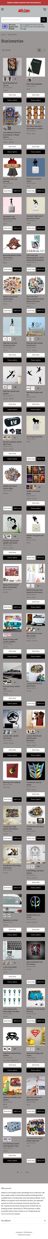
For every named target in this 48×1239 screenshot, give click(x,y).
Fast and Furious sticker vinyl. (11, 687)
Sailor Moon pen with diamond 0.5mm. (34, 1098)
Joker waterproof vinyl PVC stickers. (34, 963)
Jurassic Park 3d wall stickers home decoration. (33, 738)
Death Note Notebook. (34, 84)
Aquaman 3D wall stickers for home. (35, 1010)
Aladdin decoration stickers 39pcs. (10, 487)
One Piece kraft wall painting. (10, 180)
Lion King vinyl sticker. (34, 437)
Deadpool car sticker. (10, 920)
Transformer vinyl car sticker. (34, 783)
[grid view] (39, 50)
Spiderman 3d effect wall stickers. (12, 1098)
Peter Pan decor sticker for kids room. (34, 344)
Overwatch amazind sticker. (33, 180)
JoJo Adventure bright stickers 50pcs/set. (34, 1139)
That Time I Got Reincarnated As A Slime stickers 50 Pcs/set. (35, 298)
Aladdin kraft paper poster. (33, 492)
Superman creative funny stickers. (12, 1054)
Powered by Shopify (24, 1235)
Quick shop (12, 95)
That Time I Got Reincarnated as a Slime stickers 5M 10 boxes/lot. (35, 257)
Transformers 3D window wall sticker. (12, 866)
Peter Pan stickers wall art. (34, 393)
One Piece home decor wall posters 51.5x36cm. (35, 127)
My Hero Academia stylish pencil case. (12, 443)
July (24, 29)
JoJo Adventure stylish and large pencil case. (11, 1144)
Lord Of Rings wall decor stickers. (35, 871)
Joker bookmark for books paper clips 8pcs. (11, 1010)
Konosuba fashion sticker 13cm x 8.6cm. (12, 256)
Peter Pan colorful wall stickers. (11, 392)
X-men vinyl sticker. (10, 967)
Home (3, 35)
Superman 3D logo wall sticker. (34, 1054)
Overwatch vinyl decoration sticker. (9, 217)
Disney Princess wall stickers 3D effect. (10, 640)
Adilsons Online (7, 88)
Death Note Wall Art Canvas (10, 84)
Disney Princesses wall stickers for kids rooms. (34, 591)
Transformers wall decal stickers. (35, 827)
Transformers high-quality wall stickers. (10, 827)
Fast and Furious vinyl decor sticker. (34, 634)
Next (27, 1172)
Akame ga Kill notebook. (12, 782)
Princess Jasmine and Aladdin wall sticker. (11, 541)
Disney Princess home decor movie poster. (11, 586)
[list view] (44, 50)
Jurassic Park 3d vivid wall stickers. (34, 684)
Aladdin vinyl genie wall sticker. (35, 536)
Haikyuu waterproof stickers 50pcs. (10, 297)
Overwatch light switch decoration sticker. (34, 217)
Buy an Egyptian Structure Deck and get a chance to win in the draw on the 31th (32, 27)
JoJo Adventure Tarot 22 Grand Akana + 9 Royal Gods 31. (11, 134)
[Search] (44, 20)
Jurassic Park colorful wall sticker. (10, 737)
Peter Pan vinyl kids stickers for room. (10, 344)
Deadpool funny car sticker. (33, 916)
